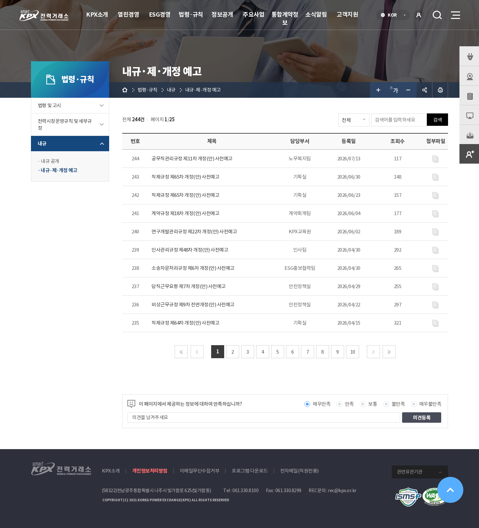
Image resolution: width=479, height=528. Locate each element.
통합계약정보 (284, 18)
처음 (181, 351)
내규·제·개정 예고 (59, 170)
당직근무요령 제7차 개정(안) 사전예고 (189, 286)
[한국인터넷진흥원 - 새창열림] (408, 491)
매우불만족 (430, 404)
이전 (197, 351)
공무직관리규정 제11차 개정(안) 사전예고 (192, 158)
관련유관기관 (409, 472)
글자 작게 (409, 90)
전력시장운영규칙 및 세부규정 (65, 124)
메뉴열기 (455, 15)
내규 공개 (50, 161)
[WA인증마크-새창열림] (435, 491)
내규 (42, 143)
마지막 (389, 351)
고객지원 (347, 14)
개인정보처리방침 (149, 471)
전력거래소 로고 (44, 15)
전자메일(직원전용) (299, 471)
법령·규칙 (191, 14)
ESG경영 (160, 14)
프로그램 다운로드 (250, 471)
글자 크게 (377, 90)
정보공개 (222, 14)
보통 (372, 404)
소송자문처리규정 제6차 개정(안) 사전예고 (193, 268)
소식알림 (316, 14)
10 (352, 352)
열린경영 (128, 14)
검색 (437, 15)
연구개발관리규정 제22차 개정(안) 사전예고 (194, 231)
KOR (394, 16)
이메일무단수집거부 (200, 471)
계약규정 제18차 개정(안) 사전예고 (185, 213)
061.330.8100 (245, 490)
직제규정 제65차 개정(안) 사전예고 (185, 177)
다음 (373, 351)
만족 (349, 404)
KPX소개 (97, 14)
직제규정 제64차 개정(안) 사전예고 (185, 323)
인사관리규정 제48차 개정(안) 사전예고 (190, 250)
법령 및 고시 (49, 105)
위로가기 (450, 490)
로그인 (419, 15)
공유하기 (424, 90)
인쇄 (440, 90)
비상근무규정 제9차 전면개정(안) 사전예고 (193, 304)
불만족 (398, 404)
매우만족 (321, 404)
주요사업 (253, 14)
